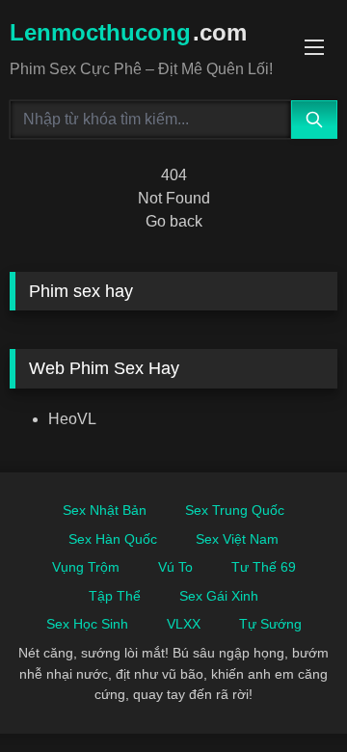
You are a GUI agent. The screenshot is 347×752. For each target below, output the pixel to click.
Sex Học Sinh (87, 623)
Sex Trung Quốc (234, 510)
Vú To (175, 567)
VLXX (183, 623)
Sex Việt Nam (237, 539)
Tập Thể (115, 596)
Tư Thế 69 (263, 567)
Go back (174, 221)
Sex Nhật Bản (105, 510)
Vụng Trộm (86, 567)
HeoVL (72, 419)
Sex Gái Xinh (218, 596)
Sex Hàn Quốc (112, 539)
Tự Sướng (270, 623)
